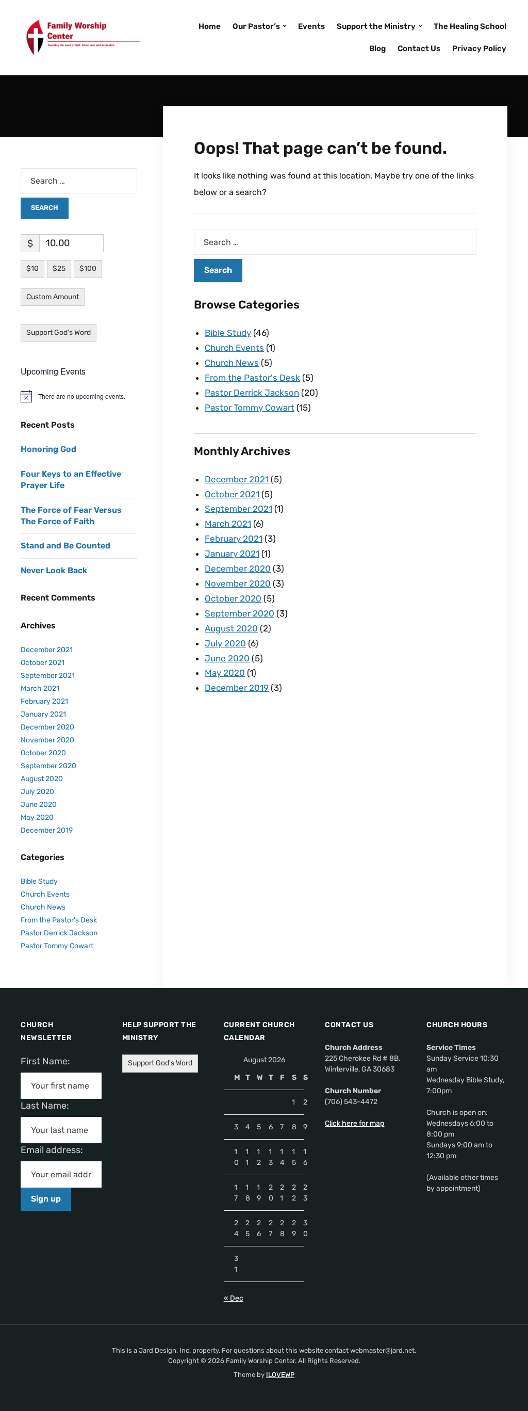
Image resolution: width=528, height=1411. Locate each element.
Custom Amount (52, 297)
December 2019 (237, 688)
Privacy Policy (479, 48)
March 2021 (228, 523)
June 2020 (227, 658)
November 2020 (238, 583)
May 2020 (225, 673)
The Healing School (470, 26)
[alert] (79, 396)
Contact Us (419, 48)
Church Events (234, 348)
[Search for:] (335, 242)
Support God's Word (58, 332)
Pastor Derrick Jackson (252, 392)
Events (311, 26)
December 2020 (238, 568)
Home (210, 26)
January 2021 (232, 553)
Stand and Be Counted (65, 545)
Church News (232, 363)
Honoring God (48, 449)
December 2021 (237, 479)
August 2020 (231, 628)
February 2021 (233, 538)
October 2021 (232, 494)
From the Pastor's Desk (252, 377)
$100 (87, 268)
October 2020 (233, 598)
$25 (59, 268)
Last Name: (48, 1105)
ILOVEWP (280, 1374)
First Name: (48, 1061)
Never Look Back (54, 570)
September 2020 (239, 613)
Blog (377, 48)
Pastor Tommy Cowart (249, 407)
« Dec (233, 1298)
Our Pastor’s (256, 26)
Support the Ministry (376, 26)
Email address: (56, 1150)
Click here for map (354, 1123)
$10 (32, 268)
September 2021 (238, 509)
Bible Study (228, 333)
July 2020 (225, 643)
